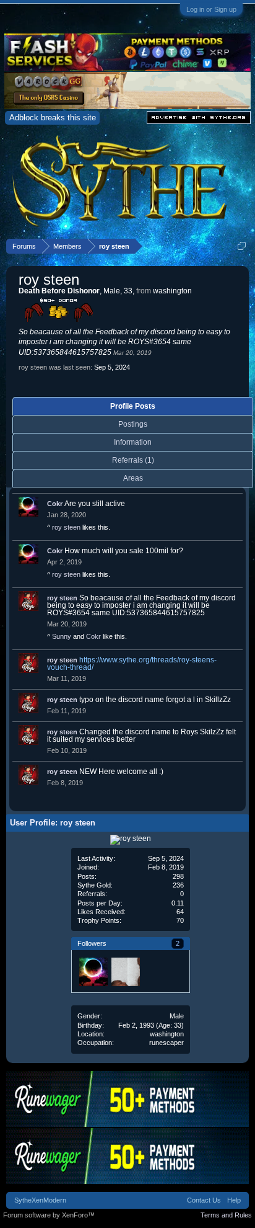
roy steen (66, 527)
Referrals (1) (133, 460)
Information (133, 442)
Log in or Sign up (211, 9)
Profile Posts (132, 406)
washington (167, 1034)
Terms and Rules (226, 1215)
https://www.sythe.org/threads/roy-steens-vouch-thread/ (132, 664)
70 (180, 920)
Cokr (55, 503)
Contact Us (204, 1200)
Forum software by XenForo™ (49, 1215)
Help (234, 1200)
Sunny (61, 636)
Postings (132, 424)
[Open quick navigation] (242, 246)
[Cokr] (93, 971)
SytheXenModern (40, 1200)
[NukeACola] (125, 971)
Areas (133, 478)
